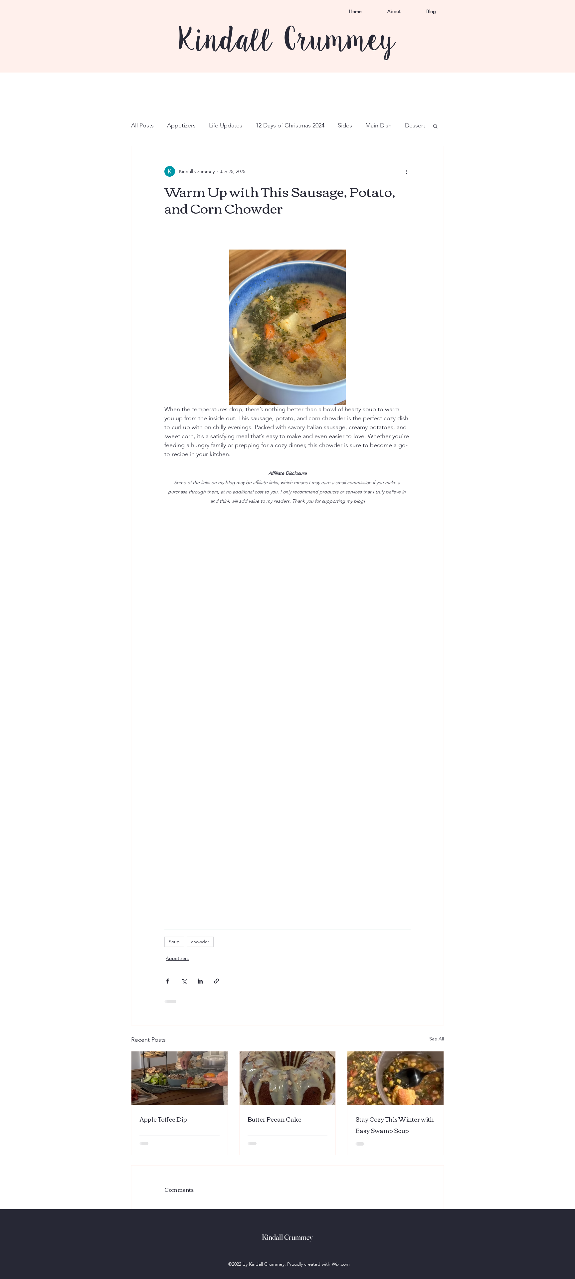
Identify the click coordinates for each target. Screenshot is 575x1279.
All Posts (142, 125)
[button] (435, 125)
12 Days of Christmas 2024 (290, 125)
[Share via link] (216, 981)
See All (436, 1039)
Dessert (415, 125)
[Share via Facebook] (167, 981)
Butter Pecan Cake (274, 1119)
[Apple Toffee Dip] (179, 1078)
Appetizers (181, 125)
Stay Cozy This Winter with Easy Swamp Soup (394, 1124)
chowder (200, 942)
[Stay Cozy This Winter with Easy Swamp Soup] (395, 1078)
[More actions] (407, 171)
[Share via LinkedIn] (200, 981)
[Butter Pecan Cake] (288, 1078)
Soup (174, 942)
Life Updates (225, 125)
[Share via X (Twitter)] (184, 981)
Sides (345, 125)
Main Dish (378, 125)
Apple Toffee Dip (163, 1119)
